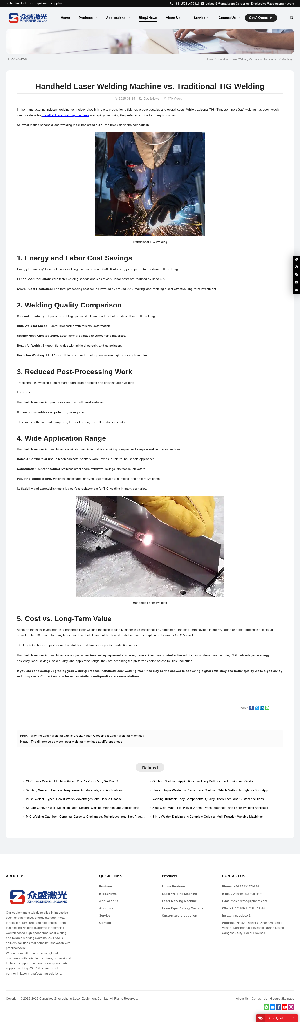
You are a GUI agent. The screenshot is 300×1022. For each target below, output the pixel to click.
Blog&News (17, 59)
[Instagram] (291, 1008)
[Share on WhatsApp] (267, 709)
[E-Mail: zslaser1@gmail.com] (296, 282)
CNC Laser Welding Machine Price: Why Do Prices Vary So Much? (72, 781)
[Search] (291, 18)
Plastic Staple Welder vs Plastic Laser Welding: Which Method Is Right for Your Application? (215, 790)
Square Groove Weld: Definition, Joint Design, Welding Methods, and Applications (82, 807)
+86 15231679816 (186, 3)
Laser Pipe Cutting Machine (182, 908)
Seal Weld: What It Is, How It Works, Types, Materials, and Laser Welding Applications (211, 807)
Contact (105, 922)
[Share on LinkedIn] (262, 709)
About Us (242, 998)
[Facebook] (279, 1008)
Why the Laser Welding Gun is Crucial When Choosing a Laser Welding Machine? (87, 735)
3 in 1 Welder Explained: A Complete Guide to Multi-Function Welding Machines (207, 816)
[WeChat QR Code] (296, 274)
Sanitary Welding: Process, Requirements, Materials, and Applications (74, 790)
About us (106, 908)
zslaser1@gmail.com (220, 3)
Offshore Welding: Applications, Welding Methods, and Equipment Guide (202, 781)
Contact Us (259, 998)
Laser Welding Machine (179, 893)
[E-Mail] (272, 1008)
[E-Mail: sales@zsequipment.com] (296, 290)
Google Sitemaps (282, 998)
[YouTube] (285, 1008)
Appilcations (108, 901)
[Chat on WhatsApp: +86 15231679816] (296, 259)
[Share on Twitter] (256, 709)
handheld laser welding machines (65, 115)
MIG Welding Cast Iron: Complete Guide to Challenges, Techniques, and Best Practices (86, 816)
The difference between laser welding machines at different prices (76, 741)
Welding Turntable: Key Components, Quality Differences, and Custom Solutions (208, 799)
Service (104, 915)
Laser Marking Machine (179, 901)
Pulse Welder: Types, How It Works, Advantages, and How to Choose (74, 799)
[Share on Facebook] (251, 709)
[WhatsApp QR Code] (296, 267)
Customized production (179, 915)
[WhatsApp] (266, 1008)
